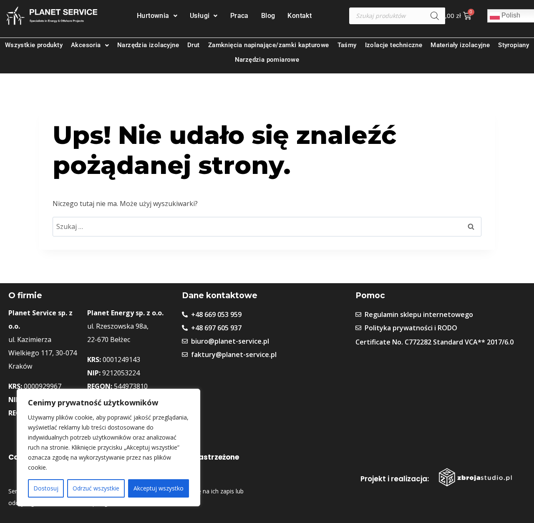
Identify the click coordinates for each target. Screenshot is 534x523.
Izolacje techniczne (394, 45)
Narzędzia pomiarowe (267, 59)
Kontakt (299, 16)
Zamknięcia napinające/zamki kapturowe (268, 45)
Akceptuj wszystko (159, 488)
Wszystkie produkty (34, 45)
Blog (268, 16)
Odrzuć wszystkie (96, 488)
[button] (157, 15)
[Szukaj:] (267, 226)
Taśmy (347, 45)
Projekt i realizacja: (394, 479)
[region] (108, 447)
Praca (239, 16)
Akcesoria (86, 45)
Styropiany (513, 45)
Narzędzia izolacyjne (148, 45)
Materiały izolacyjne (460, 45)
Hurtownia (153, 16)
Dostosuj (45, 488)
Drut (193, 45)
